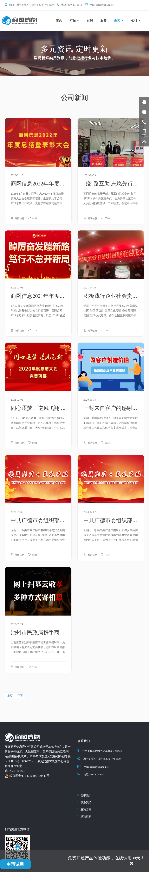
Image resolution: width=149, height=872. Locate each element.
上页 (10, 695)
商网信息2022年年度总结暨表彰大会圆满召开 (65, 184)
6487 (107, 330)
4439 (34, 218)
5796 (107, 218)
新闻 (117, 20)
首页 (59, 20)
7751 (34, 667)
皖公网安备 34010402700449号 (29, 775)
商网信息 (19, 218)
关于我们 (86, 795)
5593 (34, 555)
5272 (34, 330)
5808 (34, 443)
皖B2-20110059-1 (16, 770)
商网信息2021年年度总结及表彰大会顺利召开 (65, 296)
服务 (103, 20)
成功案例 (86, 816)
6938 (107, 443)
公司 (134, 20)
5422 (107, 555)
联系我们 (86, 802)
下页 (20, 695)
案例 (90, 20)
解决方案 (86, 809)
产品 (73, 20)
